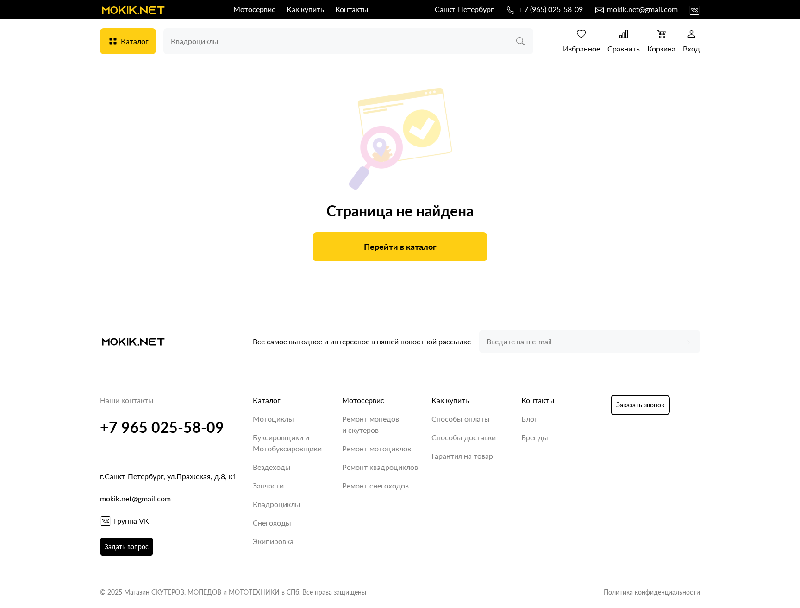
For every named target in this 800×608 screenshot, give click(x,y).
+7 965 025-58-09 (162, 427)
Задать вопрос (127, 547)
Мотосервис (254, 9)
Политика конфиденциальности (652, 592)
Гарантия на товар (462, 455)
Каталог (135, 41)
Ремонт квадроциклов (380, 466)
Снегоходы (272, 522)
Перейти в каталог (400, 246)
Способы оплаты (460, 418)
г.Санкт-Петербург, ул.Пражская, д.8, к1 (168, 476)
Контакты (352, 9)
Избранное (581, 48)
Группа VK (131, 520)
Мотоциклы (273, 418)
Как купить (305, 9)
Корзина (661, 48)
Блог (529, 418)
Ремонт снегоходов (375, 485)
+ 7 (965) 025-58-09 (549, 9)
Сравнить (623, 48)
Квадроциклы (276, 504)
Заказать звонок (640, 405)
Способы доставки (463, 437)
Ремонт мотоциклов (376, 448)
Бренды (534, 437)
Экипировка (273, 541)
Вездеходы (272, 466)
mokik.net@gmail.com (641, 9)
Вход (691, 48)
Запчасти (268, 485)
